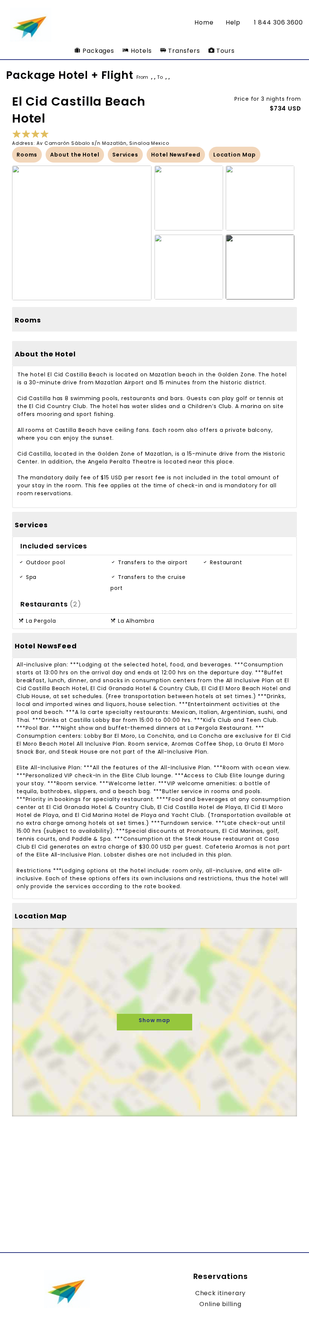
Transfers (183, 50)
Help (233, 22)
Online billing (220, 1304)
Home (204, 22)
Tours (224, 50)
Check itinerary (220, 1293)
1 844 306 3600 (278, 22)
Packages (97, 50)
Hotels (140, 50)
